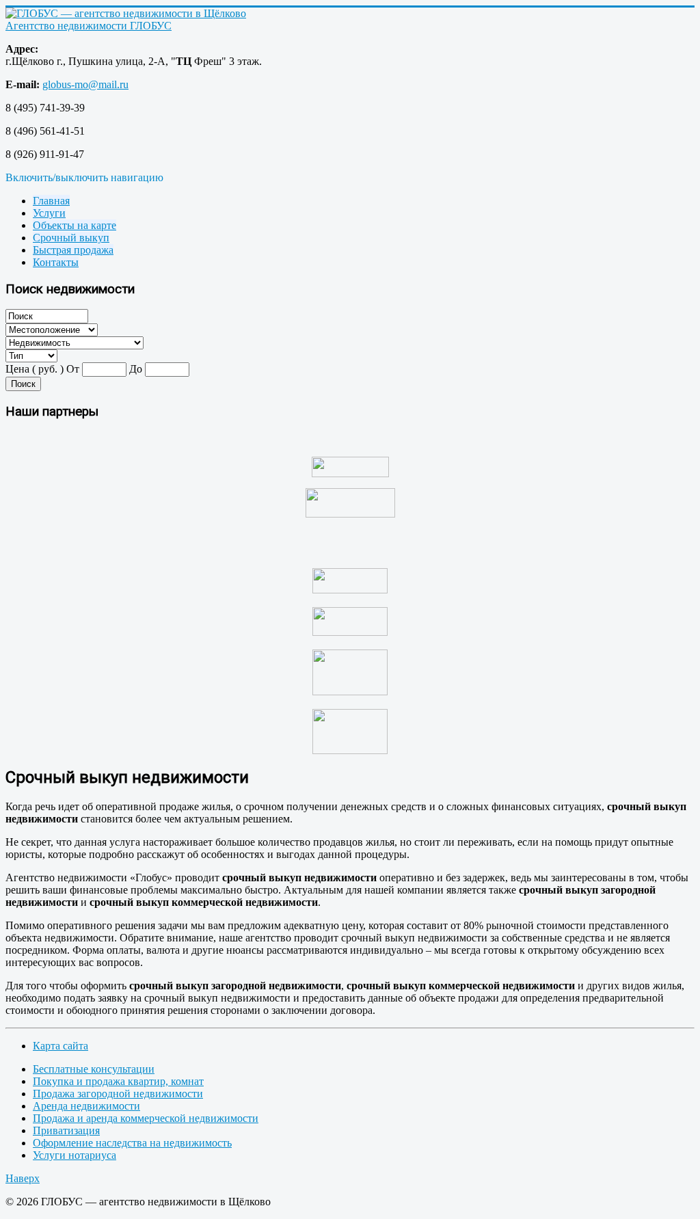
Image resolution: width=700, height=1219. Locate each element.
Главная (51, 200)
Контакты (56, 262)
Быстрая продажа (73, 250)
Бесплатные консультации (93, 1069)
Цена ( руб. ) (34, 369)
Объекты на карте (74, 225)
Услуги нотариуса (74, 1155)
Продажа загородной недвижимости (118, 1093)
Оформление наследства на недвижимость (132, 1143)
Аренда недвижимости (86, 1106)
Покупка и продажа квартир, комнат (118, 1081)
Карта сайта (60, 1045)
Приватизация (66, 1130)
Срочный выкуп (71, 237)
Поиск (23, 384)
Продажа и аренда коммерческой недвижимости (145, 1118)
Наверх (22, 1178)
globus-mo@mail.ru (85, 84)
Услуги (49, 213)
